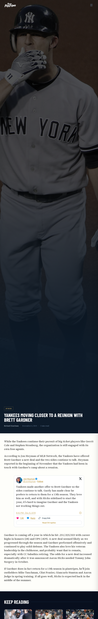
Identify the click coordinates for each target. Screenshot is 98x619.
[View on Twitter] (80, 480)
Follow (40, 481)
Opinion (9, 408)
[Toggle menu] (91, 5)
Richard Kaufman (11, 426)
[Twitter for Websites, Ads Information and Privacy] (80, 513)
